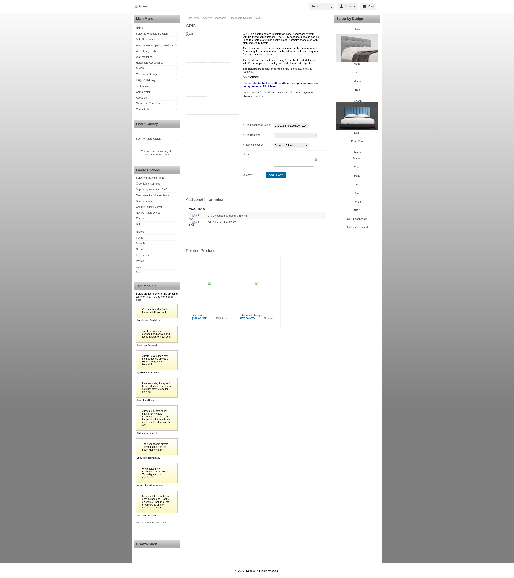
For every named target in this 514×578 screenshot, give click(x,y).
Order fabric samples (148, 183)
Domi (357, 132)
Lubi (357, 184)
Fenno (139, 237)
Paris (357, 175)
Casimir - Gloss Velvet (149, 206)
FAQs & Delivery (145, 80)
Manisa (140, 272)
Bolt (138, 224)
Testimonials (143, 86)
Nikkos (140, 231)
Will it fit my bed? (146, 51)
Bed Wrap (141, 68)
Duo (357, 72)
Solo (357, 29)
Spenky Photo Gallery (148, 138)
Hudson (357, 100)
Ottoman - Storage (146, 74)
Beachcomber (144, 201)
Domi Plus (357, 141)
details (223, 318)
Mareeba (141, 243)
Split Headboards (146, 39)
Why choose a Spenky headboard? (156, 45)
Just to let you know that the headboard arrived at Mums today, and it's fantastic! (155, 360)
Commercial (143, 91)
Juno (357, 193)
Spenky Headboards (214, 17)
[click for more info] (209, 283)
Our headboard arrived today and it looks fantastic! (156, 311)
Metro (357, 63)
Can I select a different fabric (153, 195)
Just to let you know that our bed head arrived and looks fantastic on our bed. (156, 334)
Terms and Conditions (148, 103)
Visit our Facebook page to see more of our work (156, 153)
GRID (357, 210)
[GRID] (212, 34)
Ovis (138, 266)
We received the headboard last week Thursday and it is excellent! (153, 473)
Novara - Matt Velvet (148, 212)
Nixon (139, 249)
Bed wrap (197, 315)
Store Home (193, 17)
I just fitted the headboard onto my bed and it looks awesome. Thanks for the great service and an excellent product (156, 502)
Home (139, 27)
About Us (141, 97)
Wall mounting (144, 56)
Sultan (357, 152)
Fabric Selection (253, 144)
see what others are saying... (153, 522)
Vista (357, 167)
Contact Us (142, 109)
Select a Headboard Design (152, 33)
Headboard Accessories (149, 62)
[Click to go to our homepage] (141, 6)
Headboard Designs (241, 17)
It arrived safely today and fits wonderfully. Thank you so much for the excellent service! (156, 387)
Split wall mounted (357, 227)
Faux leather (143, 255)
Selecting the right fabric (150, 177)
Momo (357, 81)
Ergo (357, 89)
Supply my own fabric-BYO (151, 189)
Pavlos (140, 260)
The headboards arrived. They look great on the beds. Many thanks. (155, 447)
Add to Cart (276, 174)
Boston (357, 158)
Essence (141, 218)
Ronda (357, 201)
